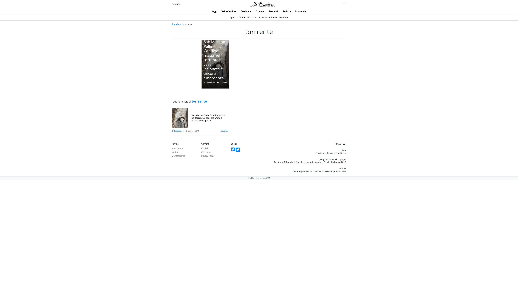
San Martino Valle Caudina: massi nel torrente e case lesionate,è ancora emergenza (208, 118)
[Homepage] (262, 4)
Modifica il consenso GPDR (259, 178)
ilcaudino (176, 24)
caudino (223, 82)
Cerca (175, 4)
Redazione (211, 82)
